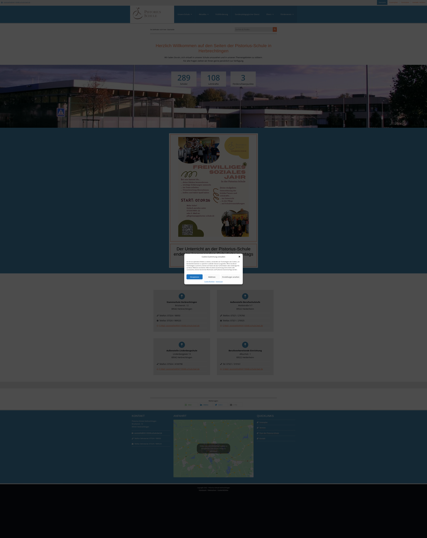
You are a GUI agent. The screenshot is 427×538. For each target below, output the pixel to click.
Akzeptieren (194, 277)
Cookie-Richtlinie (209, 282)
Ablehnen (212, 277)
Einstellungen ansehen (230, 277)
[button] (239, 257)
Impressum (219, 282)
